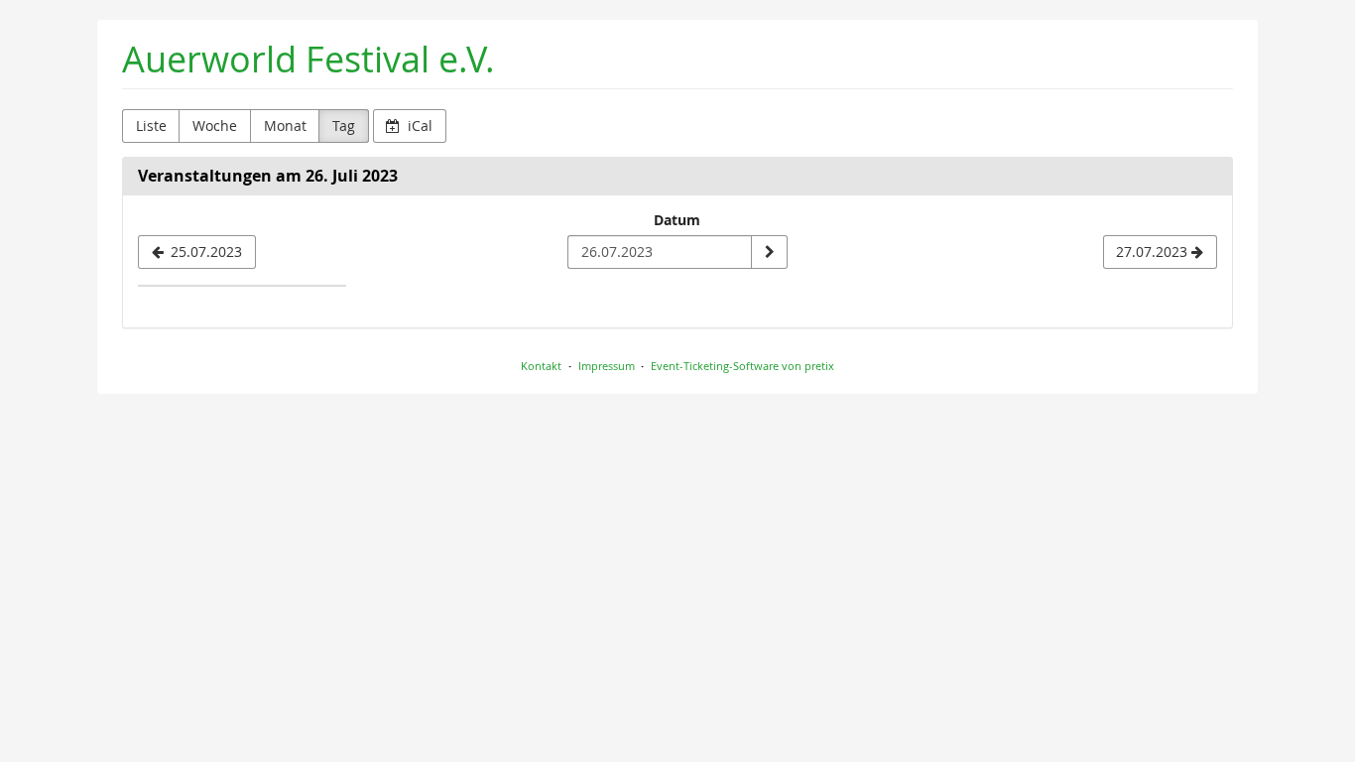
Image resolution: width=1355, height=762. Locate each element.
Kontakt (541, 365)
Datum (677, 219)
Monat (285, 125)
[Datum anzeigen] (769, 252)
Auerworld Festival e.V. (308, 59)
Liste (151, 125)
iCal (418, 125)
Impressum (606, 365)
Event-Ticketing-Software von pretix (742, 365)
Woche (214, 125)
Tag (343, 125)
